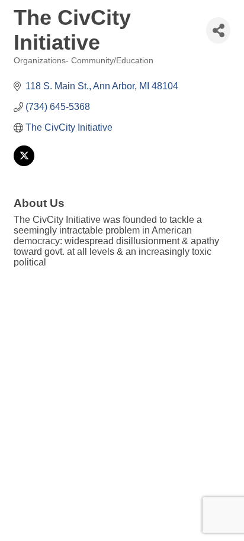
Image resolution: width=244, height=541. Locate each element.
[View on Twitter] (24, 163)
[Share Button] (218, 30)
